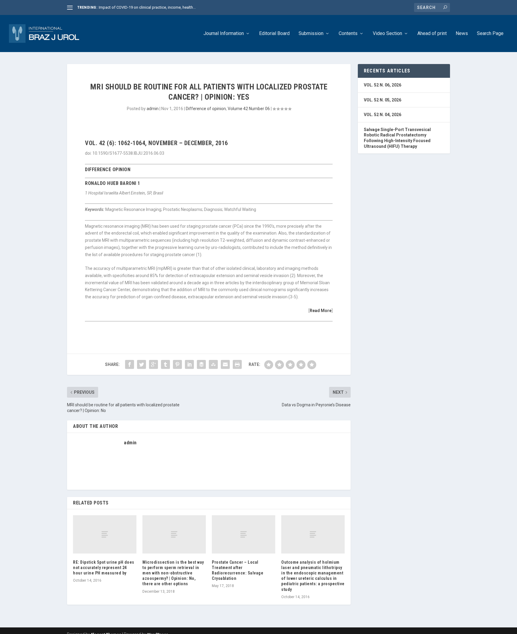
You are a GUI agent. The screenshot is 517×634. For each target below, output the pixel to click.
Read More (321, 310)
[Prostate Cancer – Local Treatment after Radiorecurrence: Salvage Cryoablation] (243, 534)
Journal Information (223, 33)
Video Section (387, 33)
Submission (311, 33)
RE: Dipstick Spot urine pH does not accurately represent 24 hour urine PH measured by (103, 567)
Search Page (490, 33)
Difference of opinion (206, 108)
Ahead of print (432, 33)
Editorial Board (274, 33)
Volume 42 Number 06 (249, 108)
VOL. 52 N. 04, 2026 (382, 114)
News (462, 33)
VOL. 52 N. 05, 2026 (382, 100)
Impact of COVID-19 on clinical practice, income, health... (147, 7)
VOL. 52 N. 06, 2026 (382, 85)
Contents (348, 33)
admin (153, 108)
